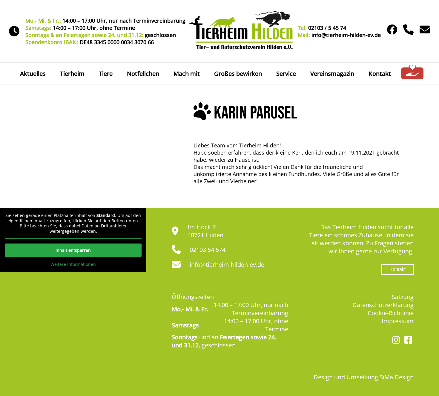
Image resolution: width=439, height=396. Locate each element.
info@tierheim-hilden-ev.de (227, 265)
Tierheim (72, 74)
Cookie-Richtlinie (391, 313)
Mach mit (187, 74)
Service (286, 74)
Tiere (106, 74)
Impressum (398, 321)
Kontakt (380, 74)
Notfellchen (143, 74)
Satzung (403, 297)
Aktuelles (33, 74)
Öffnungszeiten (193, 297)
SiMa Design (397, 377)
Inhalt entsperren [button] (73, 250)
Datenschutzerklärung (383, 305)
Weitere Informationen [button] (73, 264)
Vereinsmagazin (332, 74)
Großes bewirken (238, 74)
